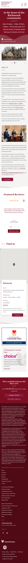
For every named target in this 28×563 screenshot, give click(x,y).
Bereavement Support (7, 512)
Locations (4, 472)
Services (4, 474)
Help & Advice (5, 500)
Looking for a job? (6, 508)
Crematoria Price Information (8, 493)
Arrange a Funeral (14, 395)
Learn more (7, 368)
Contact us (17, 315)
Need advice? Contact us (14, 399)
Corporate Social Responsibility (9, 556)
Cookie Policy (13, 552)
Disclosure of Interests (7, 514)
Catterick (20, 103)
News (3, 516)
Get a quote (7, 179)
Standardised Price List (7, 491)
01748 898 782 (6, 302)
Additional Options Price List (8, 495)
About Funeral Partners (7, 503)
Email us (5, 305)
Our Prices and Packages (7, 487)
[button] (8, 226)
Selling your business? (7, 510)
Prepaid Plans (5, 479)
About (3, 470)
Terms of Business (6, 498)
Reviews (3, 477)
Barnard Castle (13, 103)
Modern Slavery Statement (8, 554)
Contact (3, 483)
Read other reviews (14, 231)
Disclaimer (20, 552)
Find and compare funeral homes (9, 505)
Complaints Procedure (7, 559)
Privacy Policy (5, 552)
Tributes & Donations (6, 481)
